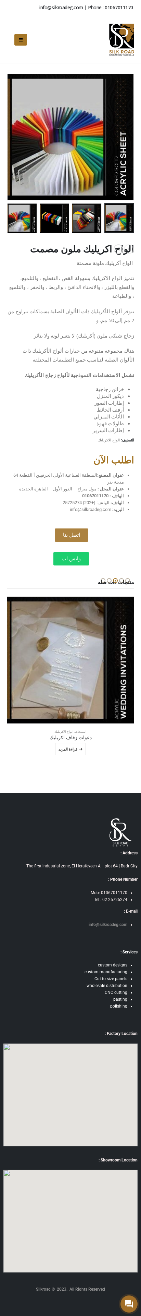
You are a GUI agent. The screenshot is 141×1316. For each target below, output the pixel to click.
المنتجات (81, 731)
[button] (132, 137)
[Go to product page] (70, 660)
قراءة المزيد (68, 749)
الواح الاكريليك (109, 439)
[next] (118, 249)
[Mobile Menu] (20, 40)
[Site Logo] (121, 40)
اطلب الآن (113, 460)
